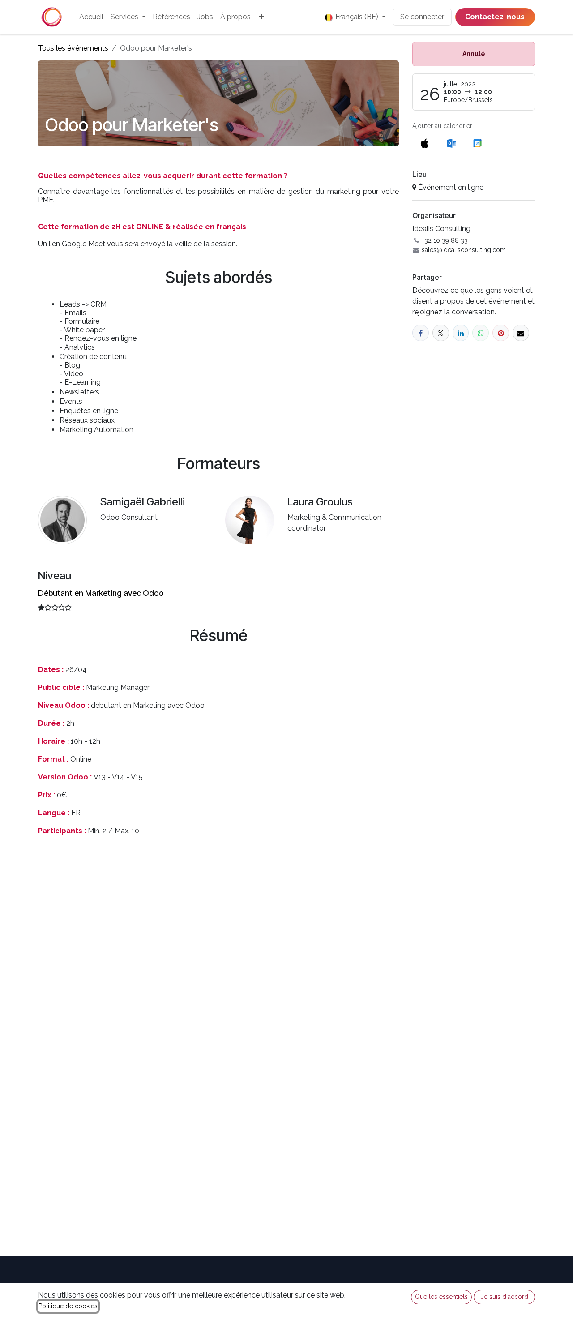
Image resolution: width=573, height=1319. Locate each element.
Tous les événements (73, 48)
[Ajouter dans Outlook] (451, 143)
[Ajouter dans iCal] (424, 143)
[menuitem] (91, 17)
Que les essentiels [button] (441, 1296)
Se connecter (422, 17)
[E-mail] (521, 333)
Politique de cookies (68, 1306)
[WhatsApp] (480, 333)
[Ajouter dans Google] (477, 143)
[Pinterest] (500, 333)
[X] (440, 333)
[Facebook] (420, 333)
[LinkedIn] (461, 333)
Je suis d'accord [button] (504, 1296)
